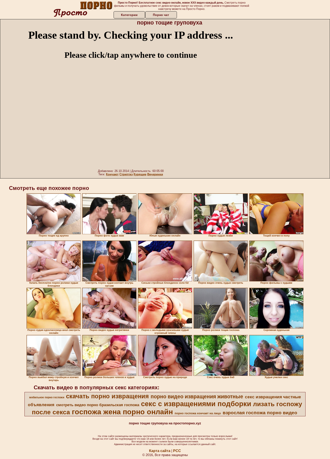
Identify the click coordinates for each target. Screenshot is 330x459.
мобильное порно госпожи (46, 397)
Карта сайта (159, 451)
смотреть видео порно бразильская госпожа (97, 405)
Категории (129, 15)
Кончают (112, 174)
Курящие (140, 174)
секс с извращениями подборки (196, 404)
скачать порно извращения (107, 396)
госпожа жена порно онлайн (122, 412)
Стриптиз (126, 174)
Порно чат (161, 15)
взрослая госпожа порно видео (260, 412)
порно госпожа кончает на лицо (198, 413)
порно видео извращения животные (197, 396)
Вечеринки (155, 174)
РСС (177, 451)
